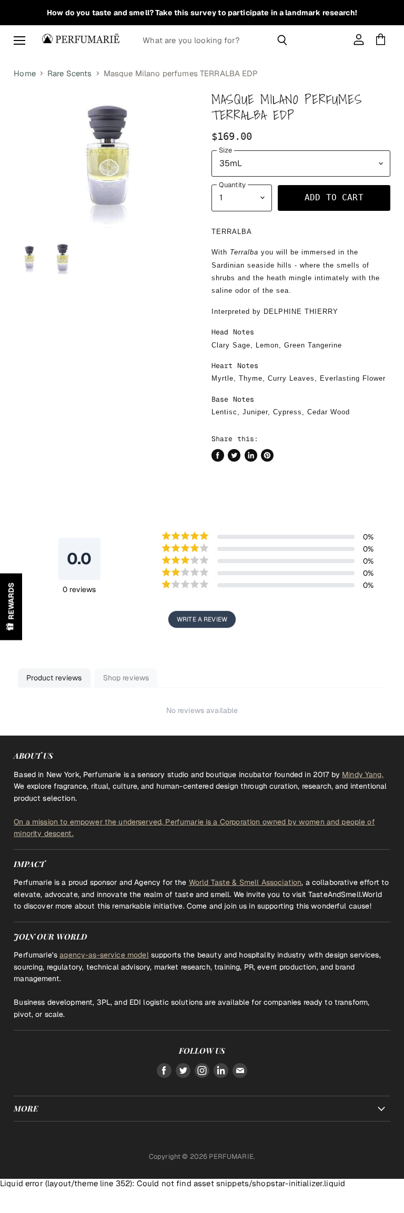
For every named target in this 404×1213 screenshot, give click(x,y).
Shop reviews (126, 677)
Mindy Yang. (362, 774)
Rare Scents (69, 73)
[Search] (282, 40)
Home (25, 73)
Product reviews (54, 677)
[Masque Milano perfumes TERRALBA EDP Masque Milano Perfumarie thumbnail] (29, 259)
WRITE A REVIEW (202, 619)
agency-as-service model (103, 955)
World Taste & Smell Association (245, 882)
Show (11, 606)
